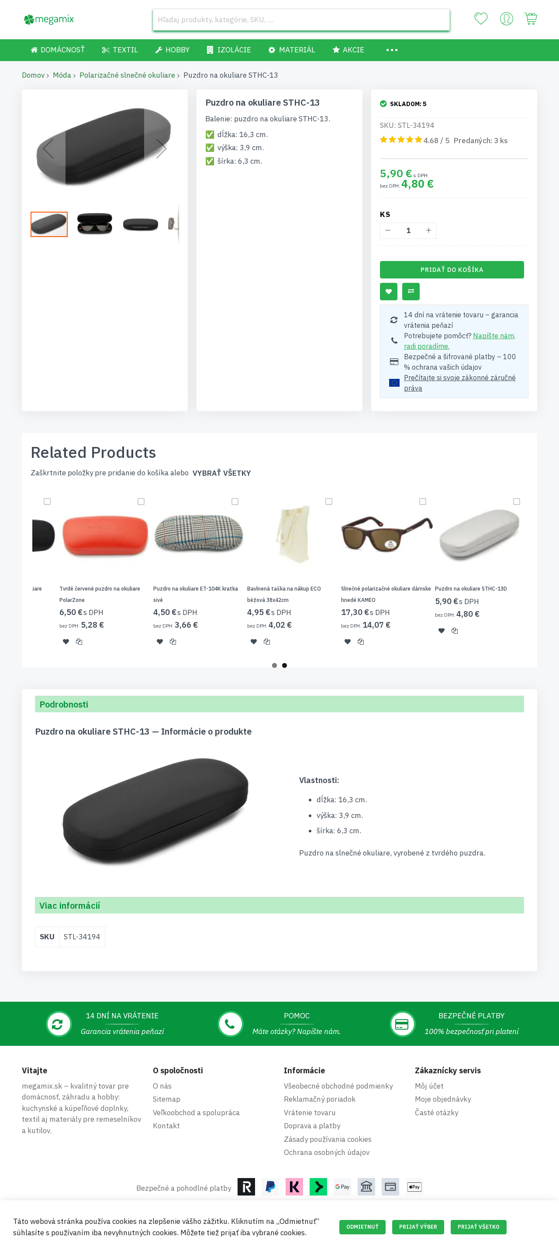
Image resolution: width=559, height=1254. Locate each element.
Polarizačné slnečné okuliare (127, 75)
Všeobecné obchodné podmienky (338, 1086)
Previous (19, 572)
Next (540, 572)
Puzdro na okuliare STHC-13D (471, 588)
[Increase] (428, 230)
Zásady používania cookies (328, 1139)
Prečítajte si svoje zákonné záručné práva (460, 382)
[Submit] (439, 20)
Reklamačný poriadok (319, 1099)
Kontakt (166, 1125)
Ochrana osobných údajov (326, 1152)
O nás (162, 1086)
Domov (33, 75)
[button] (48, 148)
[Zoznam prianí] (480, 18)
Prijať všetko (479, 1226)
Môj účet (429, 1086)
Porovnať (411, 291)
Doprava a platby (312, 1125)
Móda (62, 75)
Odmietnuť (362, 1226)
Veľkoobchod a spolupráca (196, 1112)
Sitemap (166, 1099)
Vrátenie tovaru (310, 1112)
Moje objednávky (443, 1099)
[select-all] (221, 473)
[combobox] (301, 20)
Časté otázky (436, 1112)
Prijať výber (418, 1226)
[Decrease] (388, 230)
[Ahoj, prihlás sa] (506, 21)
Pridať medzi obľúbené (388, 291)
